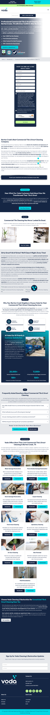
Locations (28, 699)
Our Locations (6, 620)
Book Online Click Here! (37, 2)
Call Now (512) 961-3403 (12, 2)
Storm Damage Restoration (13, 496)
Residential (9, 59)
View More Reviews (25, 208)
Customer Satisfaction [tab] (14, 321)
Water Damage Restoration (13, 468)
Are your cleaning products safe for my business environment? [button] (18, 417)
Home (3, 59)
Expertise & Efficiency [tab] (36, 321)
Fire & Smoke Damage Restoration (37, 468)
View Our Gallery (25, 245)
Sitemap (28, 713)
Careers (3, 703)
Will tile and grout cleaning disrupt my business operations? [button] (18, 421)
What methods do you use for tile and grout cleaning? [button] (16, 412)
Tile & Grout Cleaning (13, 524)
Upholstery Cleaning (37, 524)
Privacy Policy (39, 711)
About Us (3, 699)
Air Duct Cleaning (13, 552)
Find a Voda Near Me (27, 15)
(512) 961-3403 (33, 429)
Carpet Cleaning (37, 496)
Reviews (3, 701)
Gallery (28, 701)
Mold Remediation (25, 580)
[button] (48, 10)
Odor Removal (37, 552)
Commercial (18, 478)
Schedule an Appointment (8, 47)
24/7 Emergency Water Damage (25, 5)
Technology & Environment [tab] (37, 328)
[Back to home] (4, 10)
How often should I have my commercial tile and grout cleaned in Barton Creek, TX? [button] (23, 406)
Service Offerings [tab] (14, 328)
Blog (27, 703)
